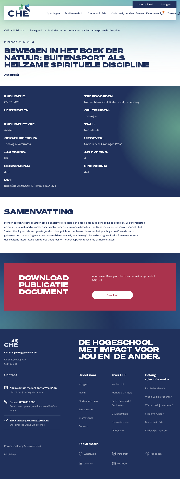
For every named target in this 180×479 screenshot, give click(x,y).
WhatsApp (90, 453)
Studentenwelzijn (154, 413)
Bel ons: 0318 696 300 (23, 402)
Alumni (82, 392)
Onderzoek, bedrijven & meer (127, 13)
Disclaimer (10, 454)
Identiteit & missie (122, 392)
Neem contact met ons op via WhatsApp (33, 387)
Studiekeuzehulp (74, 13)
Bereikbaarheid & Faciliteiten (121, 403)
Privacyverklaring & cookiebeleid (22, 446)
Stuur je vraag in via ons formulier (29, 420)
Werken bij (118, 384)
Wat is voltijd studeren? (158, 396)
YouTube (122, 463)
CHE (6, 30)
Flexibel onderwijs (155, 388)
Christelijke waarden (156, 430)
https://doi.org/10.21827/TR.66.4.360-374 (30, 186)
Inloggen (166, 4)
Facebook (156, 453)
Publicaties (19, 30)
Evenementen (86, 409)
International (146, 4)
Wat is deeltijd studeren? (159, 405)
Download (112, 295)
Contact (83, 426)
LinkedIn (88, 463)
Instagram (122, 453)
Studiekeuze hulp (88, 401)
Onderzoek (118, 430)
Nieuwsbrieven (120, 422)
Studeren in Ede (97, 13)
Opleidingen (53, 13)
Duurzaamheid (120, 413)
